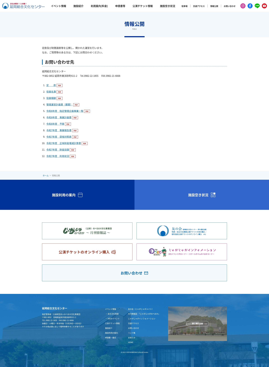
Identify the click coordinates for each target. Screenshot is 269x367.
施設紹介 (78, 6)
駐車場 (184, 6)
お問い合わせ (230, 6)
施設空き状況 (167, 6)
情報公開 (214, 6)
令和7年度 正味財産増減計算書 (63, 143)
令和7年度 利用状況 (57, 156)
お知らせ (131, 337)
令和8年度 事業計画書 (58, 117)
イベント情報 (58, 6)
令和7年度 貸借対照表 (58, 136)
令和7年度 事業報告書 (58, 130)
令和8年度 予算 (55, 124)
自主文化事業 (113, 313)
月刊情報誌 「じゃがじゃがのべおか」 (144, 313)
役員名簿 (51, 91)
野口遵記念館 (197, 324)
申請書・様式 (110, 337)
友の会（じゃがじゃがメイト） (141, 309)
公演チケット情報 (143, 6)
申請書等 (120, 6)
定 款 (51, 85)
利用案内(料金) (99, 6)
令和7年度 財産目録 (57, 149)
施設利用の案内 (111, 332)
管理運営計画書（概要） (59, 104)
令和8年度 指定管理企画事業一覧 (64, 111)
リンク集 (131, 332)
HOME (130, 342)
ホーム (46, 175)
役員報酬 (51, 98)
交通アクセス (199, 6)
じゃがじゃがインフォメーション (141, 318)
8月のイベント (114, 318)
